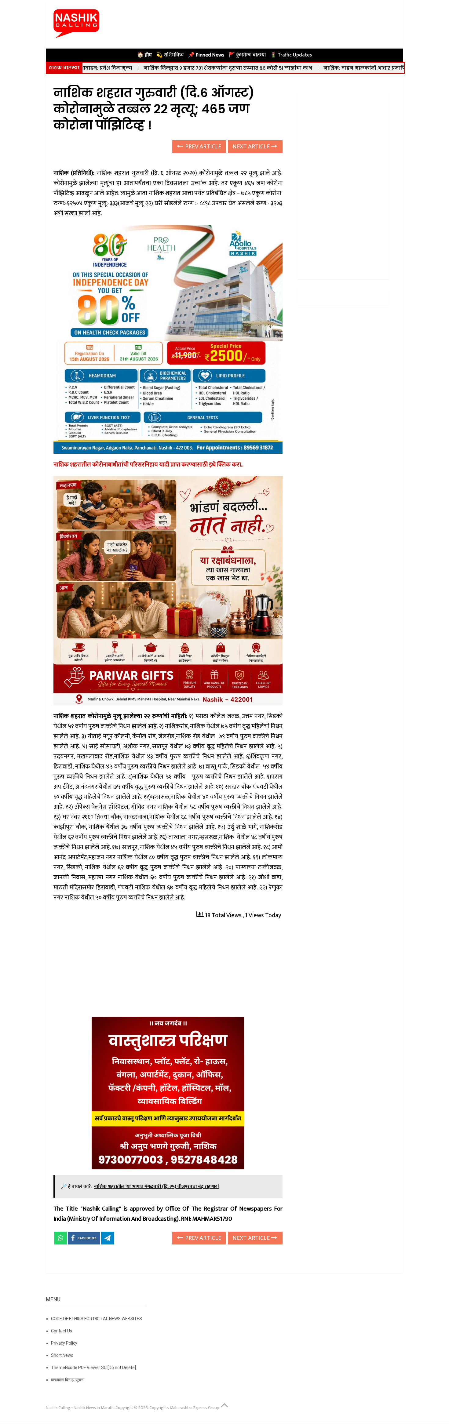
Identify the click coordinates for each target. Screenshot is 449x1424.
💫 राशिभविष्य (170, 55)
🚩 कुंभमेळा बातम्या (247, 55)
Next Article (251, 146)
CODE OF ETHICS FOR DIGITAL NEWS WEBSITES (96, 1318)
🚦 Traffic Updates (291, 55)
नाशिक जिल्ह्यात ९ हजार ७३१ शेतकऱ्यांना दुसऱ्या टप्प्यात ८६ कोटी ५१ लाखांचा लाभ (167, 68)
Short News (62, 1355)
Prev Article (202, 146)
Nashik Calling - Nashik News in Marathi (80, 1407)
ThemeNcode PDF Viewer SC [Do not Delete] (93, 1367)
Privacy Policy (64, 1343)
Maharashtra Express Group (194, 1407)
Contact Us (61, 1330)
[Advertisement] (168, 971)
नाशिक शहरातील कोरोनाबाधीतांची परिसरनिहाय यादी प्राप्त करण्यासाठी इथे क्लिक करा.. (148, 465)
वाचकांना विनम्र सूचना (67, 1379)
